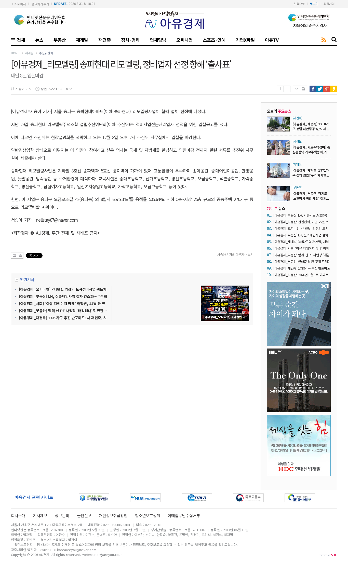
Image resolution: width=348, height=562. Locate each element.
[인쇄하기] (20, 255)
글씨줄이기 (287, 89)
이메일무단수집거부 (184, 515)
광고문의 (62, 515)
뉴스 (39, 39)
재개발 (82, 39)
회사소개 (18, 515)
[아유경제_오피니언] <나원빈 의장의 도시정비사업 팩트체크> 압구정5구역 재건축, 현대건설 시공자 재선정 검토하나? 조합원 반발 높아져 (300, 228)
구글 (326, 89)
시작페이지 (19, 4)
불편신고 (84, 515)
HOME (15, 53)
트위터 (319, 89)
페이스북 (313, 89)
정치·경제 (130, 39)
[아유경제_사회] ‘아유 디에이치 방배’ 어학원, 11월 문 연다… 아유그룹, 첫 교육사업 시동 (301, 248)
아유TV (271, 39)
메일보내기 (296, 89)
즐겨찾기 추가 (40, 4)
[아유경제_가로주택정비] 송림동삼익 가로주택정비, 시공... (311, 152)
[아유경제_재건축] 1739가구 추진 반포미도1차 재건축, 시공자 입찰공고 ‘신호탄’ (301, 268)
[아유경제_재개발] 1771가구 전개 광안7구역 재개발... (310, 173)
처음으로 (299, 4)
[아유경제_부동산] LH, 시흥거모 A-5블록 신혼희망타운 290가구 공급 (300, 215)
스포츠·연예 (214, 39)
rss (324, 40)
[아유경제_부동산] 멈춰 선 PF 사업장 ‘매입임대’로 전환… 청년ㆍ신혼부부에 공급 (301, 254)
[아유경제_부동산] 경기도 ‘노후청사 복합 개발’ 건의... (310, 196)
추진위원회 (46, 53)
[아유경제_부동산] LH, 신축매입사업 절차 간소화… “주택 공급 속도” (300, 235)
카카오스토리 (333, 89)
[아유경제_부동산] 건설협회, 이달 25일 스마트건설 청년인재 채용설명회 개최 (300, 221)
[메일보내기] (14, 255)
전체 (20, 39)
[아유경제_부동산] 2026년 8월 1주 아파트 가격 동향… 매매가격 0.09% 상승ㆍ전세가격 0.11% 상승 (301, 274)
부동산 (59, 39)
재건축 (104, 39)
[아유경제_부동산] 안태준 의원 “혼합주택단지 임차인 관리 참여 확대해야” (302, 261)
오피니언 (184, 39)
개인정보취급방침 (113, 515)
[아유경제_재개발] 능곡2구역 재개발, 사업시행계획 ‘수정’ (301, 241)
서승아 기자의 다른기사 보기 (235, 254)
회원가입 (328, 4)
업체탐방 (158, 39)
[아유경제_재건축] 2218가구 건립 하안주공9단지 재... (310, 126)
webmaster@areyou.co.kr (102, 554)
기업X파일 (245, 39)
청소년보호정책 (147, 515)
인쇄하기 (303, 89)
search (334, 40)
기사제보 (40, 515)
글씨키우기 (280, 89)
